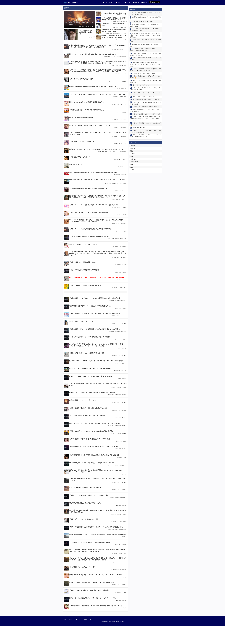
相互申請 (145, 2)
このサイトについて (109, 2)
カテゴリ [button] (128, 2)
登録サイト (120, 2)
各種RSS (137, 2)
